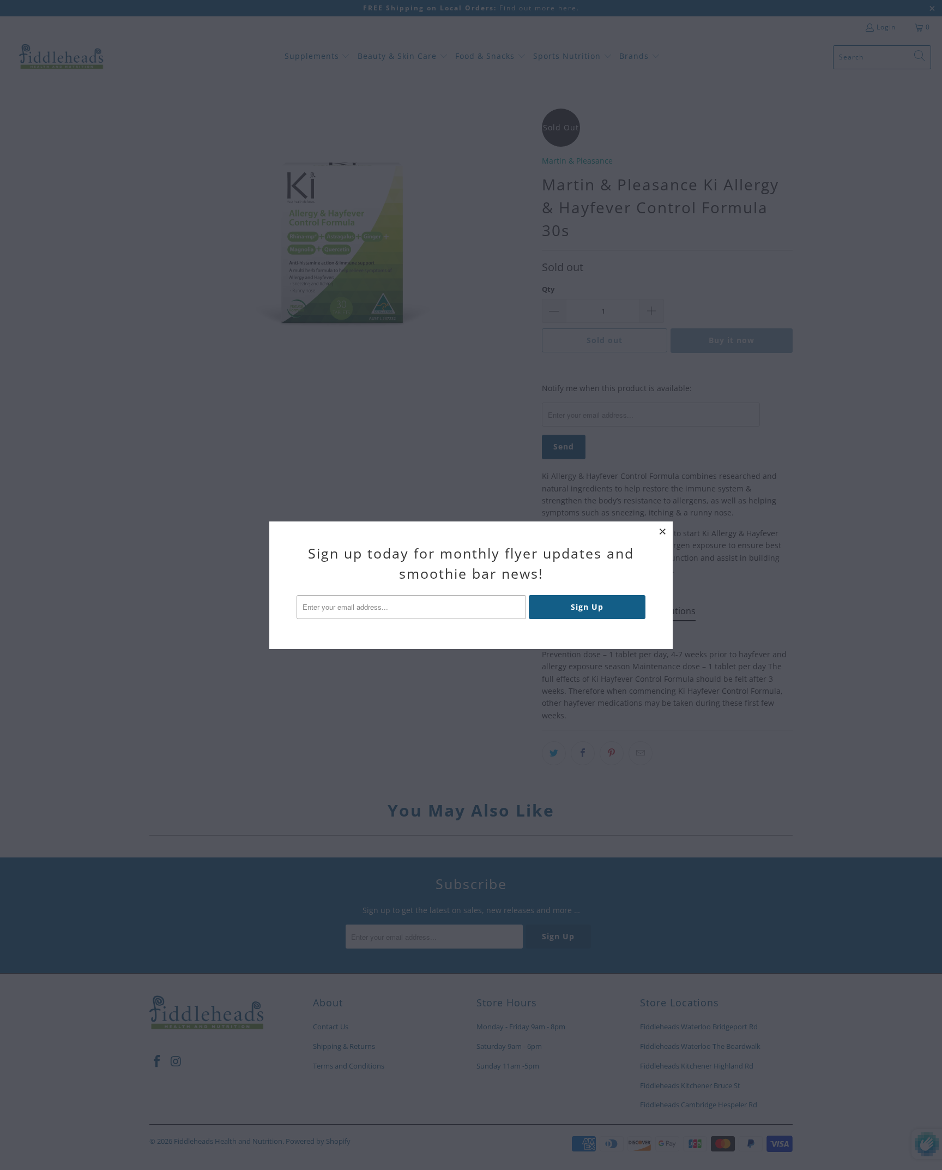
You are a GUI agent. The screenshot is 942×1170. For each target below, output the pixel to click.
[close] (663, 531)
